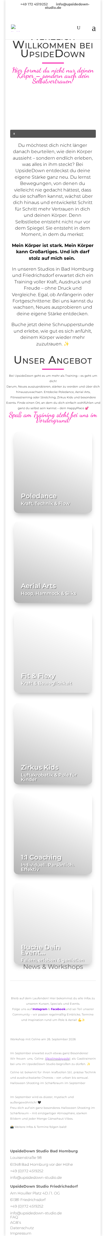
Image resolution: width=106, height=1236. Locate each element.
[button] (53, 134)
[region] (53, 116)
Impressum (20, 1233)
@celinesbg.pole (58, 1058)
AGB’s (15, 1222)
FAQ (14, 1217)
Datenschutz (22, 1227)
